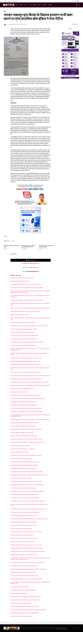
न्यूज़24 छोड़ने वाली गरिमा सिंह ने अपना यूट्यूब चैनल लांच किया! (22, 458)
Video (24, 627)
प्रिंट (30, 4)
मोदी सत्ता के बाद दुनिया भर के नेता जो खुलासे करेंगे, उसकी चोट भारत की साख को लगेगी (26, 596)
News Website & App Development (61, 628)
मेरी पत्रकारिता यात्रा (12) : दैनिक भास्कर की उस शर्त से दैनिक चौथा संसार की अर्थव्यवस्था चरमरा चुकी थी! (29, 325)
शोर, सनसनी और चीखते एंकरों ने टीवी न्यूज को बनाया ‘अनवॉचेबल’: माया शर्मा (24, 525)
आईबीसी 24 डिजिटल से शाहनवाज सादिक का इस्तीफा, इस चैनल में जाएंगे (23, 572)
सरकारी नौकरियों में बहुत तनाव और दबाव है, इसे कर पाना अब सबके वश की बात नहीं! (25, 311)
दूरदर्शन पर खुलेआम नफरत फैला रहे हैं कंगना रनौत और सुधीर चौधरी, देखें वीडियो (24, 465)
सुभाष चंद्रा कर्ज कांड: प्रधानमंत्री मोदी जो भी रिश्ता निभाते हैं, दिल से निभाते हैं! (24, 405)
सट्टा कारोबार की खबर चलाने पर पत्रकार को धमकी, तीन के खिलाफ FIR (23, 345)
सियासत (50, 4)
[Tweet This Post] (75, 24)
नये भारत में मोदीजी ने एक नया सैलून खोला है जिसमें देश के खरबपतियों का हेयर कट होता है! (26, 455)
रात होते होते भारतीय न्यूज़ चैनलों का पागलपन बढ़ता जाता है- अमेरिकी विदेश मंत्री (24, 613)
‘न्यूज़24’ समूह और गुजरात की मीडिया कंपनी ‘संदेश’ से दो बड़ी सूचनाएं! (22, 541)
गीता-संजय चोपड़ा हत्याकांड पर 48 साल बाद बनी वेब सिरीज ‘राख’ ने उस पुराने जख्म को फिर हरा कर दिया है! (29, 518)
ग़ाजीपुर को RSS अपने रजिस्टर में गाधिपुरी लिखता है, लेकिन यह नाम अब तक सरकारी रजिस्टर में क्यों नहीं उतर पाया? (30, 375)
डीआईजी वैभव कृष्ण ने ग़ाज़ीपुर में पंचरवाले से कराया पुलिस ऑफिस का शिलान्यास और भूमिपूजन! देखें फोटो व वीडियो (30, 385)
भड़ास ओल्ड (10, 1)
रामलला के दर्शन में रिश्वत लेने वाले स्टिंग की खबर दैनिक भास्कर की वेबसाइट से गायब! (25, 600)
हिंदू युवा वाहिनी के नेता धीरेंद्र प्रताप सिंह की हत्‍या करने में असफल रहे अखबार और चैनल (26, 284)
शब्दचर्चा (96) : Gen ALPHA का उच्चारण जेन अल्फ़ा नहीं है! (21, 478)
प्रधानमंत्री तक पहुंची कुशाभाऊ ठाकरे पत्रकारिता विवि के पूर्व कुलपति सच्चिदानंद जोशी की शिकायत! (28, 551)
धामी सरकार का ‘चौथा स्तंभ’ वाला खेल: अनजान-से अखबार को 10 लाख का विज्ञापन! (25, 512)
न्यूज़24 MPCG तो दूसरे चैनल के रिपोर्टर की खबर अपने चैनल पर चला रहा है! (24, 468)
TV (27, 4)
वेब (41, 4)
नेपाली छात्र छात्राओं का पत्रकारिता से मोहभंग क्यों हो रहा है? (21, 528)
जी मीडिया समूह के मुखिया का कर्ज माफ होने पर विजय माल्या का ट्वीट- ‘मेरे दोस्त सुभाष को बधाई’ (27, 484)
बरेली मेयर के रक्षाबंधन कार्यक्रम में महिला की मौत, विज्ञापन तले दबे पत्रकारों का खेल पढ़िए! (26, 408)
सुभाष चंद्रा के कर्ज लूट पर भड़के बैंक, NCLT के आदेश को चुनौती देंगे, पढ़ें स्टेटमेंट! (25, 335)
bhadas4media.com (12, 24)
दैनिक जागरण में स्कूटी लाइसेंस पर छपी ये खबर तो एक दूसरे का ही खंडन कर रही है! (25, 606)
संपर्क (44, 627)
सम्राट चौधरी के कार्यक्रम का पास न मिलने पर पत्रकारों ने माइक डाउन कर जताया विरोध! (26, 531)
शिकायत (39, 627)
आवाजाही (21, 4)
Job (25, 4)
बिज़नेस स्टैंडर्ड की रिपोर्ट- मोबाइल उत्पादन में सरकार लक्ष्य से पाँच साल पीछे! (24, 522)
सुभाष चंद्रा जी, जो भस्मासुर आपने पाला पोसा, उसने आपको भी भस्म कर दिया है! (24, 339)
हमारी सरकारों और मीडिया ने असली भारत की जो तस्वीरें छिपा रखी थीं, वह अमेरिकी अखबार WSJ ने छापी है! (29, 475)
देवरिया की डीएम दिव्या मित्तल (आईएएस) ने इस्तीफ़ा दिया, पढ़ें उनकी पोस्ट (23, 322)
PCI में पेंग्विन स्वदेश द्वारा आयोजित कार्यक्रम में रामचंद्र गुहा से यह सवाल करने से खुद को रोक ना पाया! (28, 442)
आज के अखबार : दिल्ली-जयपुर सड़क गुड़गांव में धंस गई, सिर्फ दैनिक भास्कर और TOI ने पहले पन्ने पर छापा (29, 509)
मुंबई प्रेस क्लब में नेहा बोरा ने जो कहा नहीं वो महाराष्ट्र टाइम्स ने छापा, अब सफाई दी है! (25, 395)
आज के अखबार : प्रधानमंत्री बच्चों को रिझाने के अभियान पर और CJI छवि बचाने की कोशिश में (27, 471)
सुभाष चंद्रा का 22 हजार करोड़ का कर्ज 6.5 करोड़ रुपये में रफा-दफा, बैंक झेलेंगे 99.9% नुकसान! (27, 491)
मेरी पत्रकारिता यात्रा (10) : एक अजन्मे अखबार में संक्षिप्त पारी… (22, 616)
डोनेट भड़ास (36, 627)
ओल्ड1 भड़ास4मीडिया (58, 627)
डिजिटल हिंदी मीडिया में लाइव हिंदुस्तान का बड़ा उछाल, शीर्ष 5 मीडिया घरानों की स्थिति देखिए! (26, 579)
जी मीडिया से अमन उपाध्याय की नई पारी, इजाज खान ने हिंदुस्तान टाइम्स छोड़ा (24, 538)
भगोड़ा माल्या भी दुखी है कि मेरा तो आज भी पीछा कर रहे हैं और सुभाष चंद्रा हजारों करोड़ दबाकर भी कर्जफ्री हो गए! (30, 419)
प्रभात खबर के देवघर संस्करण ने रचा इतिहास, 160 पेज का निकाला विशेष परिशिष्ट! (25, 497)
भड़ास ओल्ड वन (15, 1)
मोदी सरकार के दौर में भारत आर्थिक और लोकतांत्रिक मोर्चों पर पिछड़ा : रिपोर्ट (24, 435)
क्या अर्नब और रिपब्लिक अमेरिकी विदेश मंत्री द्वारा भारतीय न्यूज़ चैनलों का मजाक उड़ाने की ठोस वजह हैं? (28, 609)
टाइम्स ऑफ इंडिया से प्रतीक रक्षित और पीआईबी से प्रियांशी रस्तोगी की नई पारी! (24, 494)
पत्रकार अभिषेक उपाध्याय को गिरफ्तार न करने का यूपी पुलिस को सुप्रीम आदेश (24, 566)
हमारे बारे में (47, 627)
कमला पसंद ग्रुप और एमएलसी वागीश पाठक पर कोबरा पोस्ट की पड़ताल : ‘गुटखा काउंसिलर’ (26, 481)
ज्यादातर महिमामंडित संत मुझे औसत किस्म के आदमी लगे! (20, 445)
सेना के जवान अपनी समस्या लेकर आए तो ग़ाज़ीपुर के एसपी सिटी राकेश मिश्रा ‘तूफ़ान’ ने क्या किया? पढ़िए (28, 569)
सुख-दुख (34, 4)
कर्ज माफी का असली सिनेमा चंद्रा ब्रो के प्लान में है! (19, 452)
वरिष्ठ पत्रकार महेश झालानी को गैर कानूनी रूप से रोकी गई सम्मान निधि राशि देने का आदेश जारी (27, 548)
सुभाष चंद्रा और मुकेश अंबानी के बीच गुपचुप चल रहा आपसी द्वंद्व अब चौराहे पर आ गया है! (25, 361)
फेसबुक (31, 627)
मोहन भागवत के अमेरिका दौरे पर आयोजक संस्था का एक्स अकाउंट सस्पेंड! (23, 426)
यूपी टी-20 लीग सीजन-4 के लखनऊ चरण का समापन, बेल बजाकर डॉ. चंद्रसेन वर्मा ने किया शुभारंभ (27, 501)
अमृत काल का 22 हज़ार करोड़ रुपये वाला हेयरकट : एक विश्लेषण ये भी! (23, 449)
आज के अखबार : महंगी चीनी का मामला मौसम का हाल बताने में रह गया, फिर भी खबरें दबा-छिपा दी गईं (27, 562)
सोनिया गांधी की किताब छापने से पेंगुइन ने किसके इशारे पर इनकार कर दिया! (23, 401)
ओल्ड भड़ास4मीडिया (52, 627)
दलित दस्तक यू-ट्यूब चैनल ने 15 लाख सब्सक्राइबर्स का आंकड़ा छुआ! (22, 332)
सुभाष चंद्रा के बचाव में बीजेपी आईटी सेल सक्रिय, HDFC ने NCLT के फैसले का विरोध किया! (27, 411)
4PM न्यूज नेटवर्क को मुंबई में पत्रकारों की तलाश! (19, 392)
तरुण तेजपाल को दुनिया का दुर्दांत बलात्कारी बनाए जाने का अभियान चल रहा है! (24, 515)
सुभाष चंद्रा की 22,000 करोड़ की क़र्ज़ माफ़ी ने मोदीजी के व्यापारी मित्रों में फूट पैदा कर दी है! (26, 379)
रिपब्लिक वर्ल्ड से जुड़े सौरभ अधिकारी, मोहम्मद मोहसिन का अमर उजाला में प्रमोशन (24, 422)
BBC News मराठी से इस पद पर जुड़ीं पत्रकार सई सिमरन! (21, 603)
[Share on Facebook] (72, 24)
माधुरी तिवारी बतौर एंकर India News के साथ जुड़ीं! (20, 314)
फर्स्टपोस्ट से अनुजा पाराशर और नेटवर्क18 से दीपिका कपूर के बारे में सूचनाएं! (24, 488)
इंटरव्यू (38, 4)
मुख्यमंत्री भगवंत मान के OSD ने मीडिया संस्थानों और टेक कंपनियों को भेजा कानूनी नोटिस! (26, 429)
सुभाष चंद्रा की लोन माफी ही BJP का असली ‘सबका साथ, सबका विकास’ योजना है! (25, 462)
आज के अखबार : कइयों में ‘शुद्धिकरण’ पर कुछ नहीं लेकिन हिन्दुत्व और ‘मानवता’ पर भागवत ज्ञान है (27, 300)
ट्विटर (33, 627)
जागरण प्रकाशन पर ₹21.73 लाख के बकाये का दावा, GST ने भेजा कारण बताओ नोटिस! (26, 372)
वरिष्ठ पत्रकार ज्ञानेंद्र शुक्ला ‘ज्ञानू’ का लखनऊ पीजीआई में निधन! (22, 535)
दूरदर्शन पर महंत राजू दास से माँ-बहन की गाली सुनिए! (19, 586)
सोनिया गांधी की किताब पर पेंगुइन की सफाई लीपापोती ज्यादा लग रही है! (23, 388)
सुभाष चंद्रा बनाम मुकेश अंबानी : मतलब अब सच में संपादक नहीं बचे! (22, 278)
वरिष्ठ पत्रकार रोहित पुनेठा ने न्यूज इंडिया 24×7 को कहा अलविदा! (22, 432)
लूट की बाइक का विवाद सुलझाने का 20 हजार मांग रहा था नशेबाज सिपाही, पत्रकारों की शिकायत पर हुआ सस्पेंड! (30, 382)
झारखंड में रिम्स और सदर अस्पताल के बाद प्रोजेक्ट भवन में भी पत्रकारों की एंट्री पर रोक (26, 364)
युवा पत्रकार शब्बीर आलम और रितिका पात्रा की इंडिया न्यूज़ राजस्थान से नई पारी (24, 575)
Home (16, 4)
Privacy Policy (63, 627)
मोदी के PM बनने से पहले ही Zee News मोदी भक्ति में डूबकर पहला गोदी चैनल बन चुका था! (26, 439)
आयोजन (44, 4)
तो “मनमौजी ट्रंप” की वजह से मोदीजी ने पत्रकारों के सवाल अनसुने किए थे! (23, 590)
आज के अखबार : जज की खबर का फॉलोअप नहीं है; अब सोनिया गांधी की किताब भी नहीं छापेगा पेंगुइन (27, 398)
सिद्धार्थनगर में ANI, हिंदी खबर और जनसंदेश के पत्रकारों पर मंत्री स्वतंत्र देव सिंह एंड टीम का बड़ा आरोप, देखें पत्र (30, 308)
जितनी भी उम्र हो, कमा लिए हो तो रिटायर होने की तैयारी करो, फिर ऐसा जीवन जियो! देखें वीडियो (27, 287)
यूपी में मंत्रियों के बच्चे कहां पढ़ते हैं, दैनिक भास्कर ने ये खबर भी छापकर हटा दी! (24, 554)
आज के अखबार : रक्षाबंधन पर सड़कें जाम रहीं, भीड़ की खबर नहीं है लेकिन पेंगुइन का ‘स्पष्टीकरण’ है (27, 342)
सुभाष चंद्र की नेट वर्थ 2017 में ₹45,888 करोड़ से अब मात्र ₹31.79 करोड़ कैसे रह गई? (26, 358)
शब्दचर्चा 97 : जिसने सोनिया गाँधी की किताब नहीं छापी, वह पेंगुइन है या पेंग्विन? (24, 329)
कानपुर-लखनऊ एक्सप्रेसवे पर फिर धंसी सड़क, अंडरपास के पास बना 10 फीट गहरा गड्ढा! (26, 545)
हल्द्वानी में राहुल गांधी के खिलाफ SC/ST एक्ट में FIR (19, 281)
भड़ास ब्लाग (5, 1)
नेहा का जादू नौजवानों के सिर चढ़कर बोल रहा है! (19, 593)
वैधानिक (42, 627)
